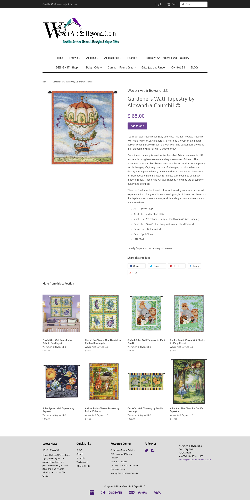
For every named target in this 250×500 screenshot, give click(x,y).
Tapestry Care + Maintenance (124, 465)
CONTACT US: (83, 465)
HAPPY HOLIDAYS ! (51, 450)
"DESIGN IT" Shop (66, 67)
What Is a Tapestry (119, 461)
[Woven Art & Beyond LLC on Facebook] (153, 451)
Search (80, 453)
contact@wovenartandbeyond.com (195, 459)
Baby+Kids (93, 67)
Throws (74, 58)
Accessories (112, 58)
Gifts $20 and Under (153, 67)
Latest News (50, 443)
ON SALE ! (178, 67)
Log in (158, 4)
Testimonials (82, 461)
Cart (174, 4)
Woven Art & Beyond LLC (133, 486)
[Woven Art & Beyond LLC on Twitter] (146, 451)
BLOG (194, 67)
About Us (81, 458)
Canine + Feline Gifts (121, 67)
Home (59, 58)
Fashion (132, 58)
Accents (91, 58)
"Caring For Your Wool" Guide (124, 473)
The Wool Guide (118, 469)
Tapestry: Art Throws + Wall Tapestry (167, 58)
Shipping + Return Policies (123, 450)
